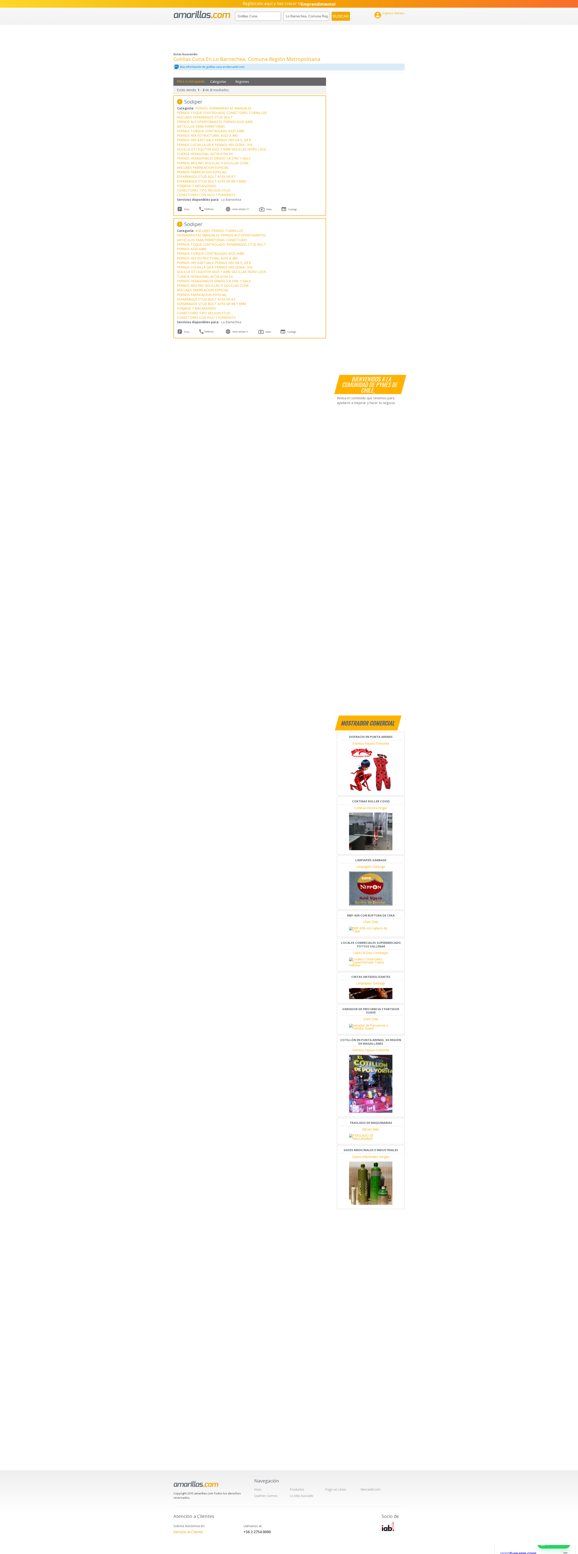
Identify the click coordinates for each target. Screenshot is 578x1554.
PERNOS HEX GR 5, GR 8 (233, 140)
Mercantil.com (370, 1489)
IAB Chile (388, 1526)
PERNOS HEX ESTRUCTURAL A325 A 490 (207, 135)
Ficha (186, 209)
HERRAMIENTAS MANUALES (230, 108)
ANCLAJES (184, 117)
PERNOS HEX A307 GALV (195, 140)
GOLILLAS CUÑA (236, 163)
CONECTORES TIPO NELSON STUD (203, 190)
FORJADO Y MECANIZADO (196, 186)
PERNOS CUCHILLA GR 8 (195, 145)
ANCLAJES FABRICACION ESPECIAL (203, 167)
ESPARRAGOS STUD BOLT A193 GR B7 (206, 176)
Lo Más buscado (301, 1496)
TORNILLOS (258, 113)
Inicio (257, 1489)
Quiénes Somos (265, 1496)
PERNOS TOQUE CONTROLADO (201, 113)
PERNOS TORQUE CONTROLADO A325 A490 (210, 131)
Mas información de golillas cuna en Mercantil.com (212, 67)
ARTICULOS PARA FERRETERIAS (201, 126)
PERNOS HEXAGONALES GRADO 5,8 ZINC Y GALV (214, 158)
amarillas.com (202, 14)
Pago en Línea (335, 1489)
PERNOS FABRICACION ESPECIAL (202, 172)
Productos (297, 1489)
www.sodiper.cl (240, 331)
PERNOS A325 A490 (238, 122)
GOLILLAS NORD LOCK (249, 149)
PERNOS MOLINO (190, 163)
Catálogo (292, 209)
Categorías (218, 81)
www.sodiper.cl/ (240, 209)
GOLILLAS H (214, 163)
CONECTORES (237, 113)
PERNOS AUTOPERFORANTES (199, 122)
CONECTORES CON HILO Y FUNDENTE (206, 195)
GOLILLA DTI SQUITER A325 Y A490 (204, 149)
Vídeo (269, 209)
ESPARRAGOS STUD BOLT (213, 117)
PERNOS (201, 108)
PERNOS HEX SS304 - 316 (233, 145)
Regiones (242, 81)
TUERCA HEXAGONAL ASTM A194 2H (205, 154)
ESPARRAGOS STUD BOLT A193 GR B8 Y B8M (211, 181)
